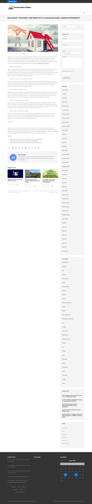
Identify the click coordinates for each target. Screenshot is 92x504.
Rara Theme (70, 501)
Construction (65, 278)
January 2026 (65, 110)
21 (76, 474)
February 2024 (65, 194)
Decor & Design (65, 286)
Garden (63, 306)
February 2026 (65, 106)
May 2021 (64, 247)
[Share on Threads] (35, 148)
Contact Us (64, 428)
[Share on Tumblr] (32, 148)
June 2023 (64, 227)
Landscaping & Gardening (67, 318)
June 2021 (64, 243)
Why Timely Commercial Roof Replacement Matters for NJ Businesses (69, 405)
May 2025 (64, 142)
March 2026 (64, 102)
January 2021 (65, 251)
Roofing (64, 363)
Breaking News (12, 1)
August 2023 (65, 218)
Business (64, 266)
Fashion (64, 294)
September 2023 (65, 214)
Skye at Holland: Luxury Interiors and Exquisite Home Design (32, 181)
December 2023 (65, 202)
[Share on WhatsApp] (22, 148)
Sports (63, 371)
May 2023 (64, 231)
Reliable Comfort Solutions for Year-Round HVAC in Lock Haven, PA (26, 142)
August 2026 (65, 90)
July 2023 (64, 223)
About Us (64, 434)
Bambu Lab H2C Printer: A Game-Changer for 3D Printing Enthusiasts (26, 139)
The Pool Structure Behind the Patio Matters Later (19, 476)
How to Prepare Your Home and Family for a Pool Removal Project (72, 396)
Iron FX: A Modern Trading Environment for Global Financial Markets (72, 400)
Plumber (64, 351)
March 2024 (64, 190)
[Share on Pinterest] (25, 148)
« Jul (62, 460)
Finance (64, 298)
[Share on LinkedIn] (19, 148)
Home (63, 431)
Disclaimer (64, 437)
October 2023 (65, 210)
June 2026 (64, 98)
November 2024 (65, 158)
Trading (63, 379)
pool (63, 355)
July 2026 (64, 94)
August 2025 (65, 130)
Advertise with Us (66, 443)
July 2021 (64, 239)
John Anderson (19, 53)
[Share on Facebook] (12, 148)
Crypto (63, 282)
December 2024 (65, 154)
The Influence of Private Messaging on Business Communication (49, 181)
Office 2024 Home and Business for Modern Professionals (24, 141)
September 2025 (65, 126)
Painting (64, 343)
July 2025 (64, 134)
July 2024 (64, 174)
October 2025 (65, 122)
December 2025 (65, 114)
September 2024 (65, 166)
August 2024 (65, 170)
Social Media (65, 367)
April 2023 (64, 235)
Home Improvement (66, 314)
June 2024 (64, 178)
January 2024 (65, 198)
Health (63, 310)
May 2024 (64, 182)
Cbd (63, 270)
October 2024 (65, 162)
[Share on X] (16, 148)
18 (65, 474)
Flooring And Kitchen (66, 302)
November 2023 (65, 206)
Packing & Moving (66, 339)
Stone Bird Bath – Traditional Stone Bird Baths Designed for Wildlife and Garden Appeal (72, 416)
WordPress (81, 501)
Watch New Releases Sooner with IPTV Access (15, 180)
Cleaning (64, 274)
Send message (66, 77)
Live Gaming (65, 331)
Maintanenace (65, 335)
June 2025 (64, 138)
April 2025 (64, 146)
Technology (64, 375)
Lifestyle (64, 326)
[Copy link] (38, 148)
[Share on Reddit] (29, 148)
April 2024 (64, 186)
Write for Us (64, 440)
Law (63, 322)
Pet (63, 347)
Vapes (63, 383)
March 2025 (64, 150)
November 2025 (65, 118)
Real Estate (64, 359)
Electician (64, 290)
